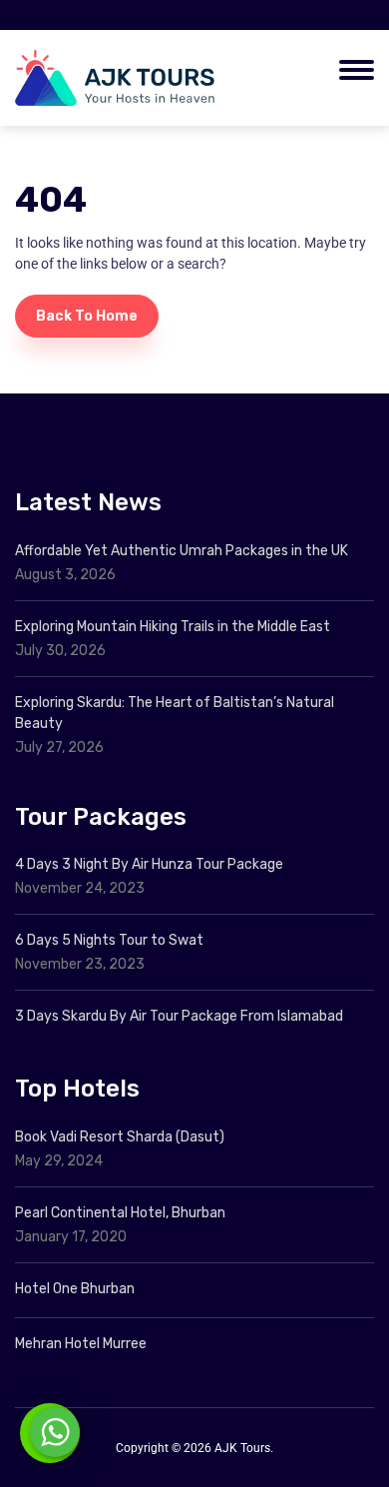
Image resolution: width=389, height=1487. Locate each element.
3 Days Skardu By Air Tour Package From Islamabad (179, 1016)
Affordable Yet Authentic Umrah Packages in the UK (183, 550)
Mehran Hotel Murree (81, 1343)
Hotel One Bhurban (75, 1288)
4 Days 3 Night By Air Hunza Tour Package (149, 864)
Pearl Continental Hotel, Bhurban (120, 1212)
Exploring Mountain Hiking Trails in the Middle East (172, 626)
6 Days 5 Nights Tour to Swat (109, 940)
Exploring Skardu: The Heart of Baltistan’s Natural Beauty (174, 713)
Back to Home (87, 316)
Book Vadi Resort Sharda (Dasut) (119, 1136)
